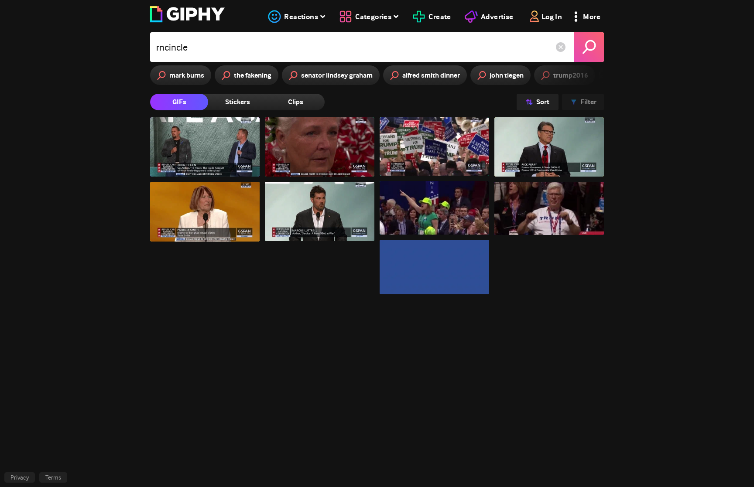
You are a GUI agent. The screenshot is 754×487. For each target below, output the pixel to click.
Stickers (237, 102)
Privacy (19, 477)
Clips (295, 102)
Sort (542, 102)
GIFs (179, 102)
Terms (53, 477)
